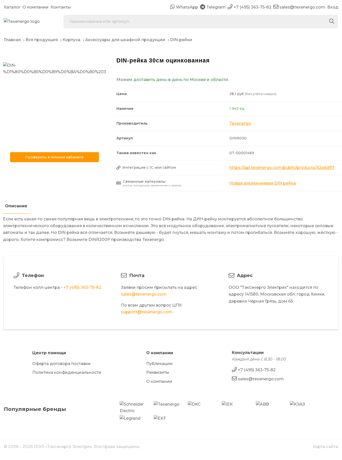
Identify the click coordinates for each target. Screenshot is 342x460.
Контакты (61, 7)
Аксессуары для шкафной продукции (125, 39)
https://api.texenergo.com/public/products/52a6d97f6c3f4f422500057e (281, 167)
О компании (36, 7)
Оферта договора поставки (61, 363)
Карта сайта (325, 446)
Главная (12, 39)
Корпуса (71, 39)
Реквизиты (157, 372)
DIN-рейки (181, 39)
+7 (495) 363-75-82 (82, 287)
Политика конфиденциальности (66, 372)
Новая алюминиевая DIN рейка (262, 183)
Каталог (12, 7)
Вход (332, 7)
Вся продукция (42, 39)
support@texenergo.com (147, 312)
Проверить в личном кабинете (54, 157)
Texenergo (240, 123)
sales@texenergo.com (144, 294)
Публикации (159, 363)
